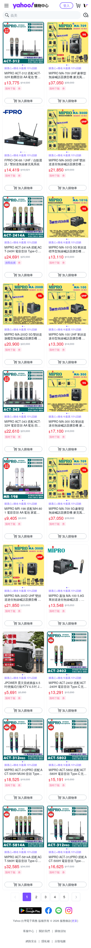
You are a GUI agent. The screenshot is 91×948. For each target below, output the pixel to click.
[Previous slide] (5, 42)
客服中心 (28, 931)
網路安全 (31, 941)
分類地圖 (60, 941)
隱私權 (45, 941)
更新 (74, 921)
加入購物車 (25, 101)
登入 (66, 5)
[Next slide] (41, 42)
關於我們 (44, 931)
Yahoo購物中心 (30, 6)
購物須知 (60, 931)
